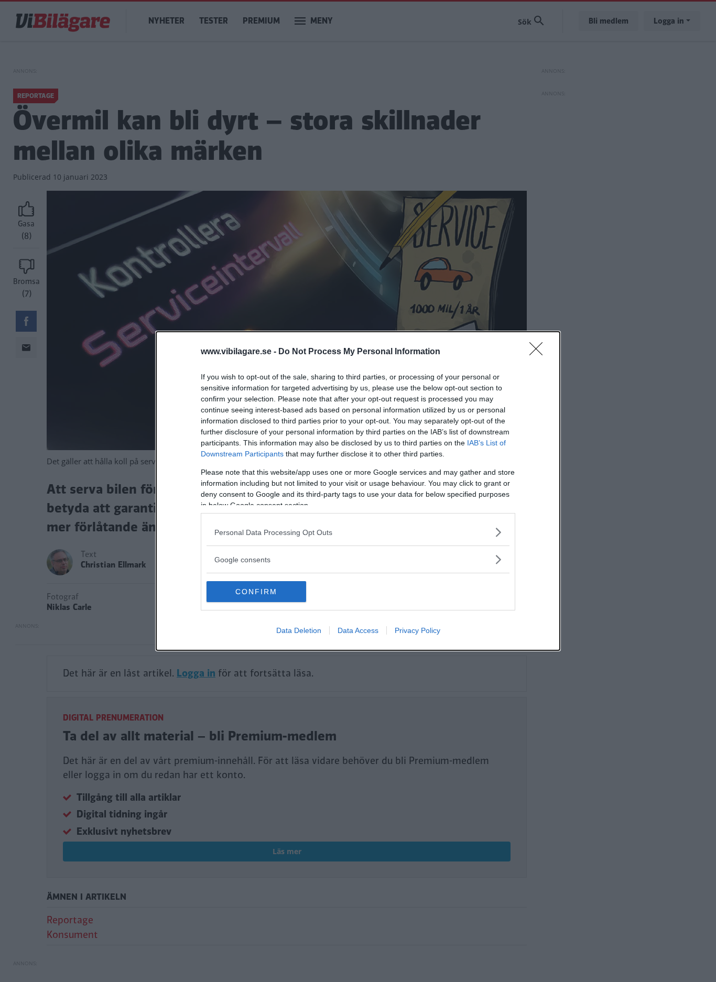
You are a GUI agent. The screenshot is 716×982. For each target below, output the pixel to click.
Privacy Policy (417, 630)
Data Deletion (298, 630)
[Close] (539, 352)
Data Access (358, 630)
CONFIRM (256, 591)
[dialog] (358, 491)
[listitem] (358, 532)
